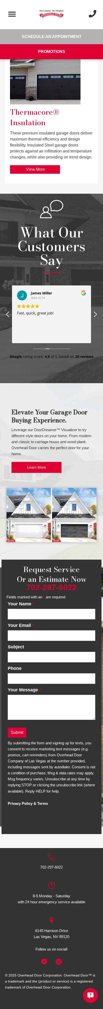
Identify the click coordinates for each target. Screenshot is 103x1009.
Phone (15, 668)
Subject (16, 646)
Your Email (21, 625)
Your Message (24, 689)
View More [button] (35, 169)
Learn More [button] (36, 467)
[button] (95, 316)
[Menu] (12, 14)
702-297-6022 (51, 867)
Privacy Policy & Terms (28, 804)
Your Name (21, 603)
